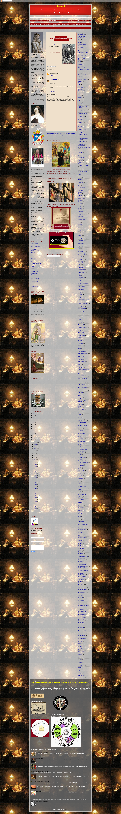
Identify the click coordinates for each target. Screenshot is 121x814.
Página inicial (61, 134)
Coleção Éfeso (80, 122)
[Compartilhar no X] (52, 66)
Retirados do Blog (81, 510)
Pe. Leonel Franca (81, 452)
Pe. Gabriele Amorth (82, 440)
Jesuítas (79, 297)
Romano (79, 519)
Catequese (80, 98)
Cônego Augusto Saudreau (83, 159)
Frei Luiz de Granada (82, 245)
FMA (79, 232)
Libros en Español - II (35, 283)
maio (35, 455)
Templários (80, 657)
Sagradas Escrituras (81, 547)
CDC (79, 100)
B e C (47, 20)
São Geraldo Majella (82, 614)
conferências (80, 162)
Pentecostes (80, 475)
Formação (80, 235)
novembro (35, 444)
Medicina (79, 337)
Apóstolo (79, 57)
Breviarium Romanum (35, 271)
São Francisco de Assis (82, 609)
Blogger (66, 809)
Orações (79, 406)
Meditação (80, 340)
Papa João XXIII (81, 411)
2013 (34, 437)
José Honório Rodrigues (82, 301)
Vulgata (32, 268)
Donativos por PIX (39, 24)
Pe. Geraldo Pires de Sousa (83, 443)
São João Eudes (81, 622)
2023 (34, 419)
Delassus (79, 177)
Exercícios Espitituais (40, 758)
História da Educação (82, 266)
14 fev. (36, 484)
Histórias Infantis (81, 272)
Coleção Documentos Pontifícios (82, 120)
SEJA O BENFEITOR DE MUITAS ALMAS (61, 27)
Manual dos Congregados (82, 327)
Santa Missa (80, 573)
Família (79, 225)
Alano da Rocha (81, 45)
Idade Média (80, 282)
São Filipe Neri (81, 608)
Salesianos (80, 550)
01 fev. (36, 508)
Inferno (79, 291)
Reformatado (80, 504)
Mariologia (80, 330)
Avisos (79, 63)
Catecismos (80, 97)
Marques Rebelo (81, 332)
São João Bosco (81, 616)
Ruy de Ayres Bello (81, 526)
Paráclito (79, 414)
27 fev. (36, 464)
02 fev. (36, 506)
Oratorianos (80, 407)
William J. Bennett (81, 677)
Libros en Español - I (35, 281)
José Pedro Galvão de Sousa (83, 303)
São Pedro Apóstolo (81, 636)
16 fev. (36, 480)
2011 (34, 441)
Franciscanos (80, 237)
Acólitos (79, 41)
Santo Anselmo (81, 586)
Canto (79, 84)
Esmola (79, 205)
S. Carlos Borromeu (81, 527)
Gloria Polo (80, 256)
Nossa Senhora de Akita (82, 382)
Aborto (79, 39)
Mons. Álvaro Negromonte (83, 353)
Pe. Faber (79, 436)
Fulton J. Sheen (81, 249)
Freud (79, 248)
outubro (35, 446)
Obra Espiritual (37, 495)
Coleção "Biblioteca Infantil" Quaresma (83, 107)
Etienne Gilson (81, 216)
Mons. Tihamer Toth (82, 361)
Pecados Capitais (81, 470)
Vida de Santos (81, 665)
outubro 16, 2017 (53, 91)
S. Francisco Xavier (81, 530)
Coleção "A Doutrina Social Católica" (83, 104)
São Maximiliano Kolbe (82, 632)
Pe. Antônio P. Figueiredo (82, 425)
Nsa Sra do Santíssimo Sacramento (82, 401)
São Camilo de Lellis (82, 603)
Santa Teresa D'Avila (82, 576)
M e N (62, 20)
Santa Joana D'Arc (81, 563)
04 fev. (36, 503)
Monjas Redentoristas (82, 351)
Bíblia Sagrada (80, 66)
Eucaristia (80, 217)
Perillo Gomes (80, 478)
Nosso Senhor (80, 392)
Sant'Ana (79, 551)
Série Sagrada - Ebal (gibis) (36, 250)
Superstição (80, 653)
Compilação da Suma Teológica (42, 752)
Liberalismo (80, 314)
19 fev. (36, 475)
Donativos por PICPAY (74, 24)
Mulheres (80, 364)
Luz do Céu (80, 322)
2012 (34, 439)
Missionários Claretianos (82, 350)
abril (35, 457)
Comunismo (80, 154)
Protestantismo (81, 489)
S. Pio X (79, 535)
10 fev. (36, 492)
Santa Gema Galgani (81, 559)
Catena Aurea (33, 260)
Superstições (80, 654)
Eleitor (79, 197)
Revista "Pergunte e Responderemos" (34, 249)
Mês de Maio (80, 345)
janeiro (35, 510)
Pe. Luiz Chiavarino (81, 456)
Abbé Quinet (80, 37)
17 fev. (36, 479)
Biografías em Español (82, 74)
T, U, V (74, 20)
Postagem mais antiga (69, 133)
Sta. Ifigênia (80, 649)
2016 (34, 432)
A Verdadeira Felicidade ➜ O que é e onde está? (41, 781)
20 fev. (36, 473)
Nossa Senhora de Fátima (82, 384)
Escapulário (80, 201)
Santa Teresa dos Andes (82, 578)
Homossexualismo (81, 277)
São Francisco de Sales (82, 611)
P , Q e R (68, 20)
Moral (79, 362)
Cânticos (79, 82)
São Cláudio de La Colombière (83, 605)
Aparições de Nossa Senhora (83, 52)
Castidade (80, 95)
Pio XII (79, 481)
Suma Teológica (81, 651)
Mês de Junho (80, 343)
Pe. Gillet (80, 444)
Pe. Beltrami (80, 430)
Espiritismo (80, 208)
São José (79, 624)
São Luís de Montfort (82, 628)
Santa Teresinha (81, 579)
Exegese (79, 222)
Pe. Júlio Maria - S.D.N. (82, 451)
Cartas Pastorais (81, 90)
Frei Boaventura (81, 241)
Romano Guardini (81, 521)
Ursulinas (80, 662)
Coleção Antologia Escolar (83, 115)
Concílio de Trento (35, 797)
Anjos (79, 49)
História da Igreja (81, 267)
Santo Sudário (80, 594)
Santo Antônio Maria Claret (83, 589)
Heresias (79, 264)
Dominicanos (80, 192)
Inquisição (80, 292)
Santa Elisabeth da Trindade (83, 556)
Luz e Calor (54, 45)
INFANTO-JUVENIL (80, 20)
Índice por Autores (81, 286)
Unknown (52, 71)
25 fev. (36, 466)
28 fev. (36, 462)
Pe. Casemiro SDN (81, 433)
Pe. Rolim (80, 468)
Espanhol (79, 206)
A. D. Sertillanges (81, 34)
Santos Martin (80, 595)
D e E (50, 20)
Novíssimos (80, 397)
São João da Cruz (81, 619)
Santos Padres (80, 597)
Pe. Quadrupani (81, 465)
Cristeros (79, 168)
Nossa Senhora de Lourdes (83, 389)
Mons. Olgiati (80, 359)
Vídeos (79, 667)
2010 (34, 513)
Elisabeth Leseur (81, 198)
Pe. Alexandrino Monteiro (82, 422)
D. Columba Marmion (82, 172)
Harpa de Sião (80, 262)
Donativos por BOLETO (56, 24)
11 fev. (36, 490)
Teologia (79, 659)
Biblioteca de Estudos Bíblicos (83, 69)
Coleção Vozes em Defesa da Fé (84, 147)
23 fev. (36, 470)
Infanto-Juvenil (81, 289)
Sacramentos (80, 542)
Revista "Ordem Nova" (35, 244)
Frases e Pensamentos (82, 238)
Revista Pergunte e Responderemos (81, 514)
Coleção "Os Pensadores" (82, 109)
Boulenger (80, 76)
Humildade (80, 280)
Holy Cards (80, 274)
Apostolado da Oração (82, 55)
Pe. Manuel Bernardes (82, 457)
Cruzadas (79, 169)
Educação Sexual (81, 195)
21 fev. (36, 471)
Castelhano (80, 94)
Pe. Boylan (80, 431)
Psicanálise (80, 491)
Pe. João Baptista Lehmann (83, 449)
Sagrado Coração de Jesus (83, 548)
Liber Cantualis (81, 313)
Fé (78, 227)
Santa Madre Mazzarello (82, 564)
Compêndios (80, 152)
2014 (34, 435)
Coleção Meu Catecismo (82, 132)
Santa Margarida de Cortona (83, 566)
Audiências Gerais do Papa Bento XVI (37, 256)
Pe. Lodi (79, 454)
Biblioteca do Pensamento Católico (82, 72)
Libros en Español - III (35, 284)
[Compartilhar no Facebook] (54, 66)
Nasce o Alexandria (81, 372)
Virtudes (79, 670)
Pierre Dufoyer (80, 480)
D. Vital (79, 174)
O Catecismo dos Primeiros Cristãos (43, 765)
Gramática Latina (81, 259)
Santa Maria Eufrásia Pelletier (83, 570)
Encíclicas (80, 200)
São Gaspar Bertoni (81, 612)
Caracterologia (80, 87)
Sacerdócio (80, 540)
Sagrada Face (80, 543)
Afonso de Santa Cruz (82, 44)
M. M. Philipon (81, 324)
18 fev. (36, 477)
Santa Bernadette (81, 553)
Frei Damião (80, 243)
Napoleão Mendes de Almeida (83, 369)
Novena (79, 395)
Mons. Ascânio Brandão (82, 354)
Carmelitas (80, 89)
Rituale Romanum (34, 274)
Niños (79, 373)
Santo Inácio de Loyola (82, 592)
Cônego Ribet (80, 160)
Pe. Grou (79, 446)
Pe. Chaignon (80, 435)
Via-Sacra (80, 664)
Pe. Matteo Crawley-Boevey (83, 462)
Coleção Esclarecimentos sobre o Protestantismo (83, 124)
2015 (34, 433)
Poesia (79, 483)
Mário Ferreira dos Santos (83, 329)
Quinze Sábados (81, 499)
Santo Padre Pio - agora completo (42, 801)
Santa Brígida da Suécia (82, 555)
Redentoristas (80, 502)
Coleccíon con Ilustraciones (83, 149)
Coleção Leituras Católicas (83, 129)
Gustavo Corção (81, 261)
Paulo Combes (80, 419)
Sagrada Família (81, 545)
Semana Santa (80, 641)
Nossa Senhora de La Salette (83, 385)
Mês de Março (80, 346)
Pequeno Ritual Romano (82, 476)
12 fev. (36, 488)
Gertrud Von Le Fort (82, 254)
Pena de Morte (80, 473)
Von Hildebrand (81, 675)
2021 (34, 422)
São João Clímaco (81, 617)
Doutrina (79, 193)
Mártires (79, 334)
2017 (34, 430)
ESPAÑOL (87, 20)
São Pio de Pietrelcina (82, 638)
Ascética (79, 61)
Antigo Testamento (81, 50)
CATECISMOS (39, 791)
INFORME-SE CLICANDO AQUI (53, 256)
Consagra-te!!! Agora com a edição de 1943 (40, 771)
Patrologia (80, 417)
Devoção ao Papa (81, 180)
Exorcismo (80, 224)
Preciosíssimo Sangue (82, 486)
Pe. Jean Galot (80, 448)
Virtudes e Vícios (81, 672)
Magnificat (80, 326)
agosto (35, 450)
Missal (79, 348)
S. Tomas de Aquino (82, 537)
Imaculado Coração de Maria (83, 283)
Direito (79, 185)
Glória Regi (80, 258)
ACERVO (40, 20)
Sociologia (80, 646)
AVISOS (36, 20)
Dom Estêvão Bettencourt (82, 189)
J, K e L (58, 20)
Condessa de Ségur (81, 157)
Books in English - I (35, 278)
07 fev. (36, 497)
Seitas (79, 640)
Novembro (80, 393)
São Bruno (80, 602)
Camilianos (80, 81)
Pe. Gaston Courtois (81, 441)
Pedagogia (80, 472)
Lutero (79, 321)
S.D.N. (79, 539)
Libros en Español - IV (35, 286)
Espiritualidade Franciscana (83, 213)
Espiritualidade (81, 211)
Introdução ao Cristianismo (36, 263)
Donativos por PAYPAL (65, 24)
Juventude (80, 305)
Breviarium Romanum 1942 (83, 79)
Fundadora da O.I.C (81, 251)
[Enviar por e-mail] (50, 66)
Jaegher (79, 296)
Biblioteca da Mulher (82, 67)
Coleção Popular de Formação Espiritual (83, 139)
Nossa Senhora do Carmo (82, 390)
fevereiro (35, 461)
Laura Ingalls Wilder (82, 308)
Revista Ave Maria (34, 252)
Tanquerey (80, 656)
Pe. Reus (79, 467)
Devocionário (80, 182)
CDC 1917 (80, 102)
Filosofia (79, 230)
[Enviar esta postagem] (48, 66)
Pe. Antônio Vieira (81, 427)
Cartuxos (79, 92)
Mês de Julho (80, 342)
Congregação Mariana (82, 163)
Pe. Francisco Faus (81, 438)
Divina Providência (81, 187)
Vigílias (79, 669)
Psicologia (80, 492)
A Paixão (79, 33)
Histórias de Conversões (82, 270)
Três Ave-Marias (81, 661)
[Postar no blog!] (51, 66)
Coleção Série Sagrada (82, 142)
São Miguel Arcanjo (81, 633)
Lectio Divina (80, 309)
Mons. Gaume (80, 358)
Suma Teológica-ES (34, 265)
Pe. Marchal (80, 459)
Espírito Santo (80, 209)
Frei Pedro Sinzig (81, 246)
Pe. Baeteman (80, 428)
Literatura (80, 316)
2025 (34, 415)
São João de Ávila (81, 620)
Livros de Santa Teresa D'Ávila (42, 775)
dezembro (35, 442)
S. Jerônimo (80, 532)
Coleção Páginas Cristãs (82, 134)
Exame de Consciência (82, 219)
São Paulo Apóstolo (81, 635)
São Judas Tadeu (81, 627)
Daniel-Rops (80, 176)
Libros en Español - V (35, 287)
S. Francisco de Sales (82, 529)
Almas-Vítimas (81, 47)
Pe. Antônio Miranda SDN (83, 423)
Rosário (79, 522)
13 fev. (36, 486)
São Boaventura (81, 600)
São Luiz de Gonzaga (82, 630)
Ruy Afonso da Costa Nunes (83, 524)
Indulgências (80, 287)
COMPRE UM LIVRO (82, 24)
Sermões (79, 643)
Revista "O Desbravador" (35, 246)
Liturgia (79, 319)
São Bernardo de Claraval (82, 598)
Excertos (79, 221)
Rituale (79, 516)
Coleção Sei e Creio (81, 141)
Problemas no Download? (82, 488)
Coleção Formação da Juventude (84, 126)
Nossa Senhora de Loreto (82, 387)
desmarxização (80, 179)
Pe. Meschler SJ (81, 464)
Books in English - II (35, 279)
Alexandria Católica (53, 79)
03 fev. (36, 504)
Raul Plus (80, 501)
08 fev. (36, 493)
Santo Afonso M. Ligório (82, 582)
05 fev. (36, 501)
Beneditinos (80, 64)
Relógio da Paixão (81, 509)
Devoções (80, 184)
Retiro (79, 512)
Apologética (80, 53)
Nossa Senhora (81, 375)
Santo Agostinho (81, 584)
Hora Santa (80, 278)
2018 (34, 428)
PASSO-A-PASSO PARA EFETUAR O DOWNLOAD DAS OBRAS (41, 27)
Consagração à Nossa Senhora (83, 165)
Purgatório (80, 496)
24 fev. (36, 468)
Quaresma (80, 497)
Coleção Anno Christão (82, 113)
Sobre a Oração (81, 644)
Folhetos (79, 233)
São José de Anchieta (82, 625)
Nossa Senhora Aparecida (82, 376)
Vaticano (32, 266)
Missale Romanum (34, 273)
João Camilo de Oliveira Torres (83, 299)
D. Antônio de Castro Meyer (83, 171)
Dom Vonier (80, 190)
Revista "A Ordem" (34, 243)
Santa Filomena (81, 558)
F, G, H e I (54, 20)
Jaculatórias (80, 294)
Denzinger (33, 261)
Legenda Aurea (81, 311)
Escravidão (80, 203)
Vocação (79, 673)
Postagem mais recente (53, 133)
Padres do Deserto (81, 409)
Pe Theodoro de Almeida (82, 420)
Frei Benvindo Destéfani (82, 240)
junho (35, 453)
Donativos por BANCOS (47, 24)
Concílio (79, 155)
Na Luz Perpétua (81, 367)
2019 (34, 426)
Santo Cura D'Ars (81, 590)
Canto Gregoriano (81, 86)
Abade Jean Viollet (81, 36)
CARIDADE (33, 24)
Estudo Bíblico (81, 214)
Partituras (80, 415)
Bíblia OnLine (33, 258)
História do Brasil (81, 269)
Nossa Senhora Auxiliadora (83, 378)
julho (35, 451)
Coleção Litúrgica (81, 131)
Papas (79, 412)
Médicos (79, 338)
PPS (79, 484)
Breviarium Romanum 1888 (83, 78)
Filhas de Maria (81, 229)
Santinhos (80, 581)
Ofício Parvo (80, 404)
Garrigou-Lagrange (81, 253)
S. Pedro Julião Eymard (82, 534)
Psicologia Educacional (82, 494)
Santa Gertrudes (81, 561)
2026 (34, 413)
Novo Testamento (81, 398)
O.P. (79, 403)
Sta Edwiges (80, 648)
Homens (79, 275)
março (35, 459)
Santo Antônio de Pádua (82, 587)
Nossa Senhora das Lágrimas (83, 380)
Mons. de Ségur (81, 356)
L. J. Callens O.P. (81, 306)
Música (79, 366)
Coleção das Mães (81, 116)
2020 (34, 424)
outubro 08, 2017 (53, 75)
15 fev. (36, 482)
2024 (34, 417)
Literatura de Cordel (81, 317)
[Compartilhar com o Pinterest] (55, 66)
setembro (35, 448)
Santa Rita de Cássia (82, 574)
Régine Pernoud (81, 505)
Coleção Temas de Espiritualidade (81, 145)
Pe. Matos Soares (81, 460)
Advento (79, 42)
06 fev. (36, 499)
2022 (34, 420)
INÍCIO (32, 20)
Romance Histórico (81, 518)
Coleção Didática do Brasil (83, 118)
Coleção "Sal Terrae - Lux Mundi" (83, 111)
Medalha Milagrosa (81, 335)
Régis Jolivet (80, 507)
